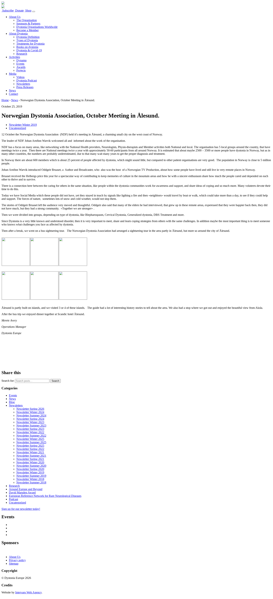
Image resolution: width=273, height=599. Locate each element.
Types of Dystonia (27, 40)
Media (12, 73)
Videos (20, 77)
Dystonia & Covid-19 (29, 50)
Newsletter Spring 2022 (30, 449)
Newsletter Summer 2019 (31, 475)
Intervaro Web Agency (28, 592)
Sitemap (13, 563)
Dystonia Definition (28, 37)
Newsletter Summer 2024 (31, 415)
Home (5, 100)
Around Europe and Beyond (25, 489)
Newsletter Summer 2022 (31, 435)
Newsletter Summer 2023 (31, 425)
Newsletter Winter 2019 (23, 124)
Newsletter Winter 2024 (30, 412)
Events (20, 63)
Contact (13, 93)
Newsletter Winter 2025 (30, 439)
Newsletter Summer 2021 (31, 455)
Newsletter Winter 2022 (30, 432)
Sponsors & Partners (28, 23)
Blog (12, 402)
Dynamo (21, 60)
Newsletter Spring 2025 (30, 445)
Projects (21, 70)
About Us (14, 16)
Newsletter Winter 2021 (30, 452)
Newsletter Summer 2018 (31, 482)
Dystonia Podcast (26, 80)
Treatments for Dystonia (30, 43)
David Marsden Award (22, 492)
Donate (19, 10)
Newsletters (23, 83)
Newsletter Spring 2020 (30, 469)
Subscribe (7, 10)
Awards (20, 67)
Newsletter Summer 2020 (31, 465)
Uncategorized (17, 128)
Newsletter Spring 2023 (30, 428)
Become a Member (27, 30)
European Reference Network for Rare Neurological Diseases (45, 495)
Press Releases (24, 87)
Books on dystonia (27, 47)
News (12, 90)
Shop (28, 10)
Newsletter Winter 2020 (30, 462)
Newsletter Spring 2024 (30, 418)
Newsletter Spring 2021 (30, 459)
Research (21, 53)
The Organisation (26, 20)
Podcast (13, 499)
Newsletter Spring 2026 (30, 408)
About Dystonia (18, 33)
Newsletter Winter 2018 (30, 479)
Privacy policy (17, 560)
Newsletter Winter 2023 (30, 422)
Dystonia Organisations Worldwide (37, 26)
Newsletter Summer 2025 (31, 442)
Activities (14, 57)
